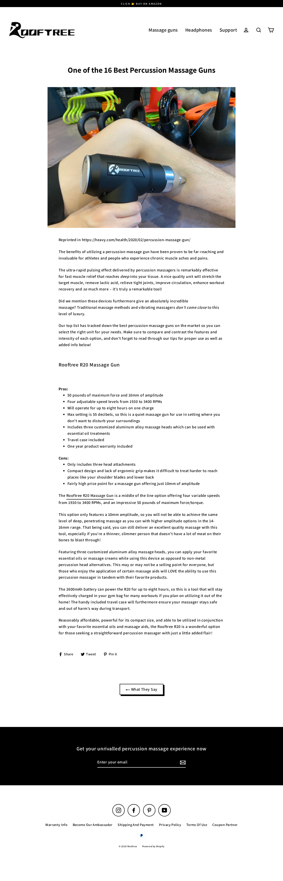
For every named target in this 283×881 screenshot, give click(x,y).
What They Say (143, 689)
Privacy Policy (170, 824)
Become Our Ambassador (93, 824)
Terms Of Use (196, 824)
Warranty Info (56, 824)
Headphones (198, 30)
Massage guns (163, 30)
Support (228, 30)
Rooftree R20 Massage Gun (90, 495)
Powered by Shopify (153, 846)
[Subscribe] (182, 762)
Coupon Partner (224, 824)
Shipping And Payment (136, 824)
